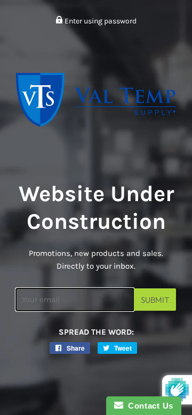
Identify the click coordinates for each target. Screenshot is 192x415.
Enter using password (100, 21)
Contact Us (148, 405)
